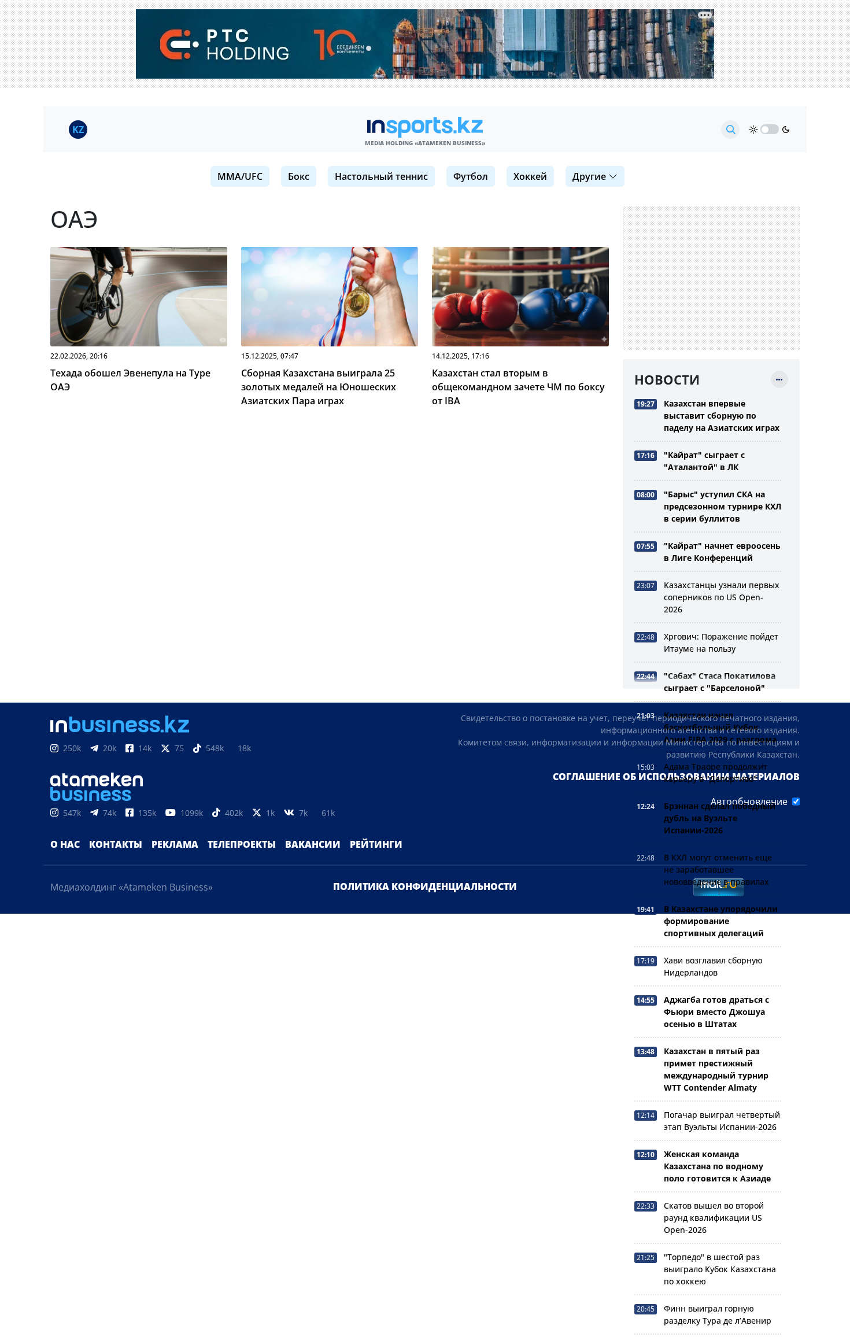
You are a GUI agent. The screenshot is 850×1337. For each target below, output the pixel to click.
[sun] (753, 129)
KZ (78, 129)
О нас (65, 844)
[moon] (785, 129)
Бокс (298, 176)
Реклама (174, 844)
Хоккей (530, 176)
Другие (589, 176)
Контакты (115, 844)
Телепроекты (242, 844)
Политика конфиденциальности (425, 886)
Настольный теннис (381, 176)
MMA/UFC (240, 176)
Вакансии (313, 844)
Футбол (470, 176)
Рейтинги (376, 844)
